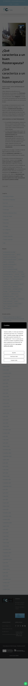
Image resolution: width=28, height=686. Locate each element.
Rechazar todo (14, 356)
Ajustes (14, 352)
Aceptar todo (14, 360)
